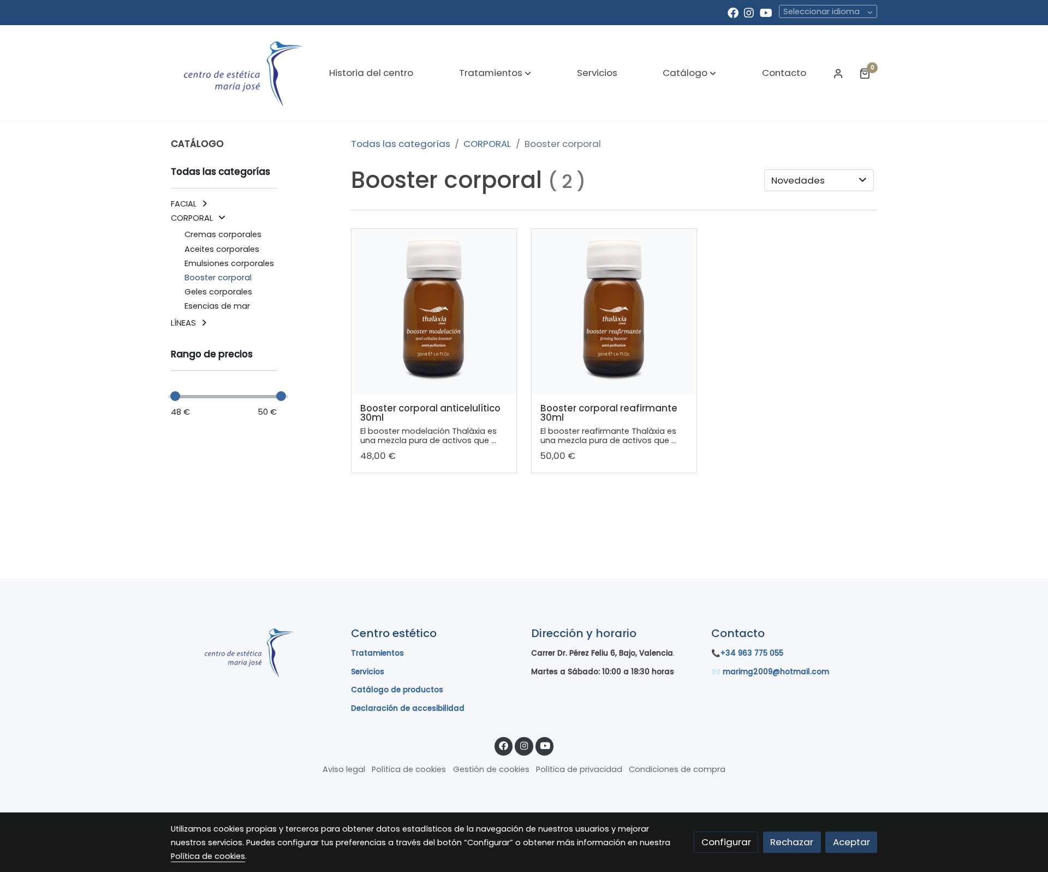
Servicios (367, 672)
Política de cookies (409, 769)
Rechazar (791, 842)
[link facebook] (733, 12)
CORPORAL (487, 143)
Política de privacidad (579, 769)
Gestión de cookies (491, 769)
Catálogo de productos (397, 690)
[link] (240, 73)
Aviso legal (344, 769)
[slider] (175, 396)
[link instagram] (749, 12)
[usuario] (838, 73)
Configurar (726, 842)
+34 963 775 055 (751, 653)
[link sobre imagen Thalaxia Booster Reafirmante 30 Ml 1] (614, 311)
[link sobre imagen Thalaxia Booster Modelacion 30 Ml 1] (434, 311)
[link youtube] (766, 12)
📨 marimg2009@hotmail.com (770, 672)
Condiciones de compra (677, 769)
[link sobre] (253, 652)
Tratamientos (377, 653)
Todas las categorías (400, 143)
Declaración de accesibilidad (408, 708)
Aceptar (851, 842)
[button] (495, 73)
